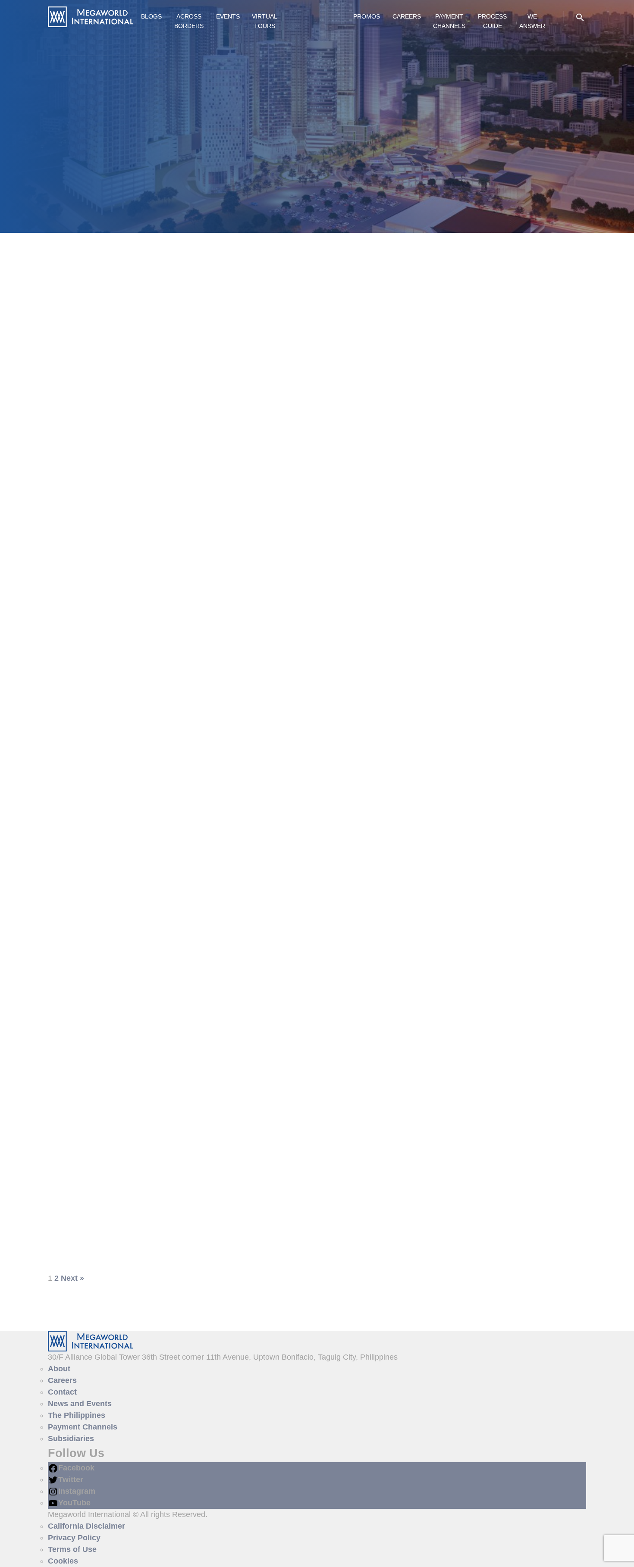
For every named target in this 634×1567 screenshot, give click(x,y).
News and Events (80, 1403)
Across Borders (189, 21)
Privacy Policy (74, 1537)
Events (228, 16)
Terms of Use (72, 1549)
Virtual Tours (264, 21)
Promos (366, 16)
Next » (72, 1278)
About (59, 1368)
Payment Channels (449, 21)
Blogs (151, 16)
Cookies (63, 1561)
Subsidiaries (71, 1438)
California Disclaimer (86, 1526)
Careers (406, 16)
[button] (580, 17)
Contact (62, 1392)
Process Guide (492, 21)
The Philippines (76, 1415)
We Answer (532, 21)
